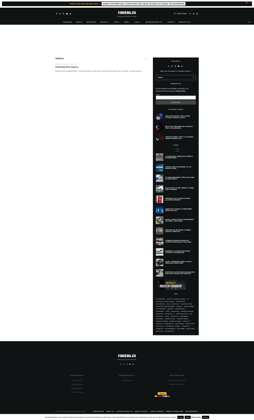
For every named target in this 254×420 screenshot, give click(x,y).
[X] (60, 13)
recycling (160, 326)
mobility (187, 321)
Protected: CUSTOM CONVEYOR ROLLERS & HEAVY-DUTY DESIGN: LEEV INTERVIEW (180, 272)
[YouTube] (67, 13)
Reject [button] (188, 417)
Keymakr (160, 316)
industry (160, 313)
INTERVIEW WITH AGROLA (66, 67)
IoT (191, 313)
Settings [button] (205, 417)
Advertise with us (125, 411)
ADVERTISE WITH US (153, 22)
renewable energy (173, 326)
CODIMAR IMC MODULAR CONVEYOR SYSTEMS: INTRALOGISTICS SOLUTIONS (178, 241)
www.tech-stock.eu (77, 392)
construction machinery (166, 306)
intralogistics (182, 313)
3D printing (161, 299)
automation (181, 301)
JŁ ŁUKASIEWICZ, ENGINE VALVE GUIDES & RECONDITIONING (179, 157)
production (190, 323)
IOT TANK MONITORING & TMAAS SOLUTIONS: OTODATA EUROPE (180, 178)
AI (188, 299)
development (189, 306)
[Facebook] (56, 13)
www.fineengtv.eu (127, 380)
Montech (160, 323)
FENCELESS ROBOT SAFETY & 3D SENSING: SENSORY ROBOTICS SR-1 (179, 137)
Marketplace (185, 22)
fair (168, 311)
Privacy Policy (180, 91)
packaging (180, 323)
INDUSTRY (104, 22)
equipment (160, 311)
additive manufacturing (176, 299)
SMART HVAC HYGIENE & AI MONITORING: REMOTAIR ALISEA (178, 209)
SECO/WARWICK (170, 328)
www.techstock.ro (77, 388)
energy (171, 308)
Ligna (167, 316)
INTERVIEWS (91, 22)
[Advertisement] (127, 40)
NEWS (126, 22)
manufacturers (162, 321)
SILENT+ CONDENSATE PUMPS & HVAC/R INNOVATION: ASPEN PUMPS (178, 262)
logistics (175, 316)
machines (160, 318)
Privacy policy (141, 411)
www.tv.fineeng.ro (77, 384)
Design (179, 306)
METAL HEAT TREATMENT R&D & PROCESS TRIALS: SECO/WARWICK (179, 127)
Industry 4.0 (170, 313)
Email (157, 94)
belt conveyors (173, 304)
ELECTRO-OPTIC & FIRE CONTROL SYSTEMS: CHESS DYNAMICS (179, 188)
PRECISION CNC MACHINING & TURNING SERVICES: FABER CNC (178, 230)
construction (187, 304)
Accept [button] (180, 417)
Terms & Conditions (174, 411)
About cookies (157, 411)
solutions (191, 328)
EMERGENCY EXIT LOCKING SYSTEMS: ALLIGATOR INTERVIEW (177, 199)
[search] (193, 77)
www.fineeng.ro (77, 380)
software (181, 328)
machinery (185, 316)
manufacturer (183, 318)
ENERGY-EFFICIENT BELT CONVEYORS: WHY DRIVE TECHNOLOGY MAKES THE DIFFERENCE (143, 4)
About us (110, 411)
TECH (116, 22)
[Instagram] (63, 13)
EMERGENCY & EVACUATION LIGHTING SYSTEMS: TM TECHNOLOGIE (177, 251)
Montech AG (169, 323)
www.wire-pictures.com (176, 384)
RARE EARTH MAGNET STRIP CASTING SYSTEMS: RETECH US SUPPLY (177, 116)
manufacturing (175, 321)
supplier (160, 331)
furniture (175, 311)
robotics (186, 326)
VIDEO (137, 22)
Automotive (161, 304)
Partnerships (192, 411)
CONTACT (171, 22)
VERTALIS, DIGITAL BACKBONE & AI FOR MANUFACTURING (178, 167)
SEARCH (79, 22)
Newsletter (98, 411)
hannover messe (187, 311)
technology (170, 331)
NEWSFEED (67, 22)
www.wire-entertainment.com (176, 380)
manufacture (170, 318)
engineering (180, 308)
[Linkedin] (70, 13)
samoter (160, 328)
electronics (161, 308)
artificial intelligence (165, 301)
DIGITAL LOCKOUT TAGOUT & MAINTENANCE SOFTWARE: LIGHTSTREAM (179, 220)
